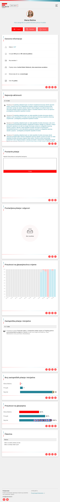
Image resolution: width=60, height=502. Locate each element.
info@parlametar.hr (7, 496)
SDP (15, 47)
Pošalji (30, 171)
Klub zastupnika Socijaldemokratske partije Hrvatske (30, 22)
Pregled (18, 29)
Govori (44, 29)
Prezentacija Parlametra (37, 493)
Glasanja (31, 29)
